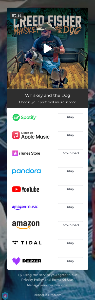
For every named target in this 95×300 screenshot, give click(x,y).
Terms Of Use (62, 280)
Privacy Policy (32, 280)
